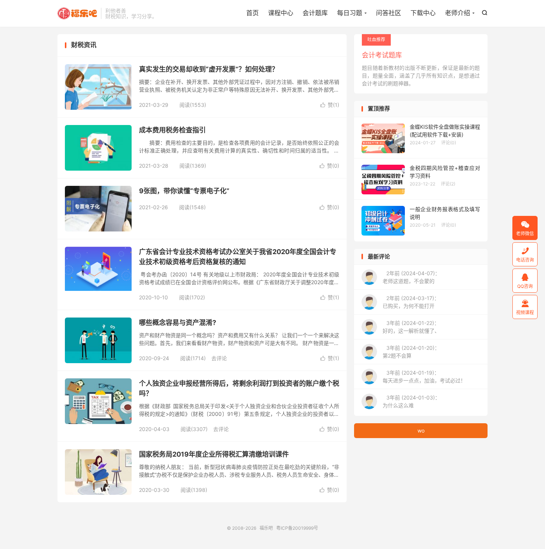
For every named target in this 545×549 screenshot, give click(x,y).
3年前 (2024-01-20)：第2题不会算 (411, 352)
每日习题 (349, 13)
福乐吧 (77, 13)
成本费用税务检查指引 (172, 130)
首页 (252, 13)
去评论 (219, 358)
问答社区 (388, 13)
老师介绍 (457, 13)
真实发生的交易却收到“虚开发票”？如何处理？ (208, 69)
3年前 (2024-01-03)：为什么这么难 (411, 401)
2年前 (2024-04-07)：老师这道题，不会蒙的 (411, 277)
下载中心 (423, 13)
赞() (329, 105)
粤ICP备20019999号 (297, 528)
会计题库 (315, 13)
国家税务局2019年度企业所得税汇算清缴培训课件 (214, 454)
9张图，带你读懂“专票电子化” (184, 191)
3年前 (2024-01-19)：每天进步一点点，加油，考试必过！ (424, 376)
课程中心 (280, 13)
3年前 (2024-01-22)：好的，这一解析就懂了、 (411, 327)
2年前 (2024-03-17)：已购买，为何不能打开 (411, 302)
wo (421, 430)
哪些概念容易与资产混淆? (177, 322)
